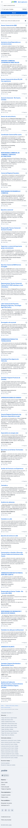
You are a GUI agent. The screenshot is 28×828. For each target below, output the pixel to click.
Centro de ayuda (5, 786)
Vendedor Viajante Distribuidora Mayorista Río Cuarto (11, 664)
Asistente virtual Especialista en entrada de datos (11, 43)
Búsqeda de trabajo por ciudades (8, 765)
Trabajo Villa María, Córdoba (7, 729)
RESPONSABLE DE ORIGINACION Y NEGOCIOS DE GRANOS (11, 612)
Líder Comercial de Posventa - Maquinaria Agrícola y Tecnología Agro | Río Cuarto (11, 305)
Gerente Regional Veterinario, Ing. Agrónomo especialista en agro (11, 415)
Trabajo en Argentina (6, 789)
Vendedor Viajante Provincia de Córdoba (10, 378)
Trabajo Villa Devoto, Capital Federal (9, 717)
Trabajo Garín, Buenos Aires (7, 719)
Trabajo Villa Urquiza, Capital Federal (9, 733)
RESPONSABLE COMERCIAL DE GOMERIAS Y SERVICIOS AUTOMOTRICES (10, 154)
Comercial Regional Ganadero (10, 173)
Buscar (14, 13)
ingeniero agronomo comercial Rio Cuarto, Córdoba (12, 755)
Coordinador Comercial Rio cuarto (11, 134)
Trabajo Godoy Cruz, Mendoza (7, 735)
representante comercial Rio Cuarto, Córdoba (11, 740)
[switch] (26, 20)
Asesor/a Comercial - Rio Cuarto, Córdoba (11, 98)
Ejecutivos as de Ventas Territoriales (12, 449)
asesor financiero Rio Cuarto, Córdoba (9, 757)
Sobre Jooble (4, 782)
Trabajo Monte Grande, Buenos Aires (9, 723)
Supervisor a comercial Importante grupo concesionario (11, 247)
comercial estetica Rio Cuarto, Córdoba (9, 746)
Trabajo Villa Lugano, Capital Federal (9, 725)
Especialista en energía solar (9, 433)
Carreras (3, 784)
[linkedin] (12, 810)
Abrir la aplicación (22, 2)
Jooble (9, 825)
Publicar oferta (4, 797)
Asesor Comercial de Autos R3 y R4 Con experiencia (11, 80)
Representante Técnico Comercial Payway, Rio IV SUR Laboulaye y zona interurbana (12, 285)
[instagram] (5, 810)
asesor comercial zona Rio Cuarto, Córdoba (10, 742)
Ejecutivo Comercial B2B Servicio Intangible (11, 265)
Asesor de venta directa (8, 116)
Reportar (25, 38)
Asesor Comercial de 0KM (9, 25)
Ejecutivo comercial (7, 210)
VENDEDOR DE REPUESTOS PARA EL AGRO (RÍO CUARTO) (12, 573)
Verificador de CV (5, 805)
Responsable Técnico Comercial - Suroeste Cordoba (11, 228)
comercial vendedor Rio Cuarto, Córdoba (9, 753)
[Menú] (2, 2)
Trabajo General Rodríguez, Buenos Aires (10, 731)
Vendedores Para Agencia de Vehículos (10, 360)
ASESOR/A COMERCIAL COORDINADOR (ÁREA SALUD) (10, 61)
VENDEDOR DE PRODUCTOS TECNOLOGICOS (9, 340)
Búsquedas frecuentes (6, 712)
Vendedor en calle (6, 519)
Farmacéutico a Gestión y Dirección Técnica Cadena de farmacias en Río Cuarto (12, 554)
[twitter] (9, 810)
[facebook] (2, 810)
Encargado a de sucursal (8, 322)
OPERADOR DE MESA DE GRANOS (11, 397)
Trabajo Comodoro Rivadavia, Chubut (9, 727)
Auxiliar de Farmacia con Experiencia (12, 468)
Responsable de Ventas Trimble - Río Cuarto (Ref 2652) (12, 592)
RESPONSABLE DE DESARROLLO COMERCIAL (10, 192)
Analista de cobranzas (8, 502)
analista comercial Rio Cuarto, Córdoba (9, 751)
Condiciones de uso (5, 816)
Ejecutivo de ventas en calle (9, 535)
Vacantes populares (5, 763)
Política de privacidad (6, 819)
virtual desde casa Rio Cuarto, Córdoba (9, 748)
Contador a (4, 485)
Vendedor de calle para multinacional (12, 630)
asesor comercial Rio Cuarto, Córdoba (9, 744)
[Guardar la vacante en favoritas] (26, 25)
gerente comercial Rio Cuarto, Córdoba (9, 750)
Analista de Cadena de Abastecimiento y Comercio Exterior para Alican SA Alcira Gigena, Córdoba (12, 684)
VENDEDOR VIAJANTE (7, 646)
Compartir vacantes (5, 795)
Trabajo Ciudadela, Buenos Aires (8, 721)
